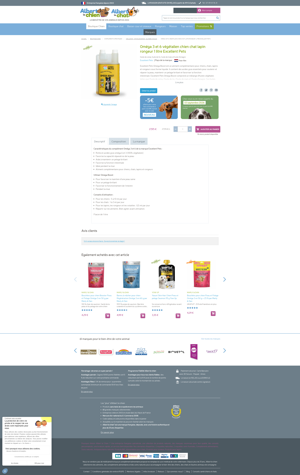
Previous (75, 279)
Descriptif (99, 141)
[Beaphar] (106, 352)
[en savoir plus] (213, 313)
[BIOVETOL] (176, 352)
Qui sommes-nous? (175, 471)
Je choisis (14, 463)
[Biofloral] (123, 352)
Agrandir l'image (110, 104)
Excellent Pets (146, 60)
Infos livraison (149, 471)
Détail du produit (149, 90)
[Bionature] (159, 352)
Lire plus (179, 82)
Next (224, 279)
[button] (5, 471)
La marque (139, 141)
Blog (188, 471)
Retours (161, 471)
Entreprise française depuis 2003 (100, 3)
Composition (119, 141)
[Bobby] (194, 352)
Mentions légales (134, 471)
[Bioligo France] (141, 352)
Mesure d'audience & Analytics (16, 451)
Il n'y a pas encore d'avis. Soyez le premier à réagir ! (104, 241)
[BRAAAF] (211, 352)
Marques (150, 32)
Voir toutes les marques (210, 339)
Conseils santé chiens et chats (205, 471)
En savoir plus (87, 391)
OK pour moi (39, 463)
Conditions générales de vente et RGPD (108, 471)
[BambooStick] (88, 352)
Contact (86, 471)
